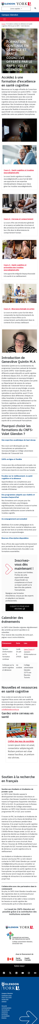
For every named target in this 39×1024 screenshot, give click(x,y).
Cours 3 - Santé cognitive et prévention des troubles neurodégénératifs (15, 267)
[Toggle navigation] (4, 19)
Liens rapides (15, 9)
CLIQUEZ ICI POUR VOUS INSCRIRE (19, 607)
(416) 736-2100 (7, 997)
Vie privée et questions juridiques (5, 1012)
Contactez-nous (7, 995)
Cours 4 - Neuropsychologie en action (19, 309)
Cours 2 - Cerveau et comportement (18, 219)
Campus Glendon (10, 14)
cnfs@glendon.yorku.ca (10, 709)
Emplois (4, 1018)
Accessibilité (6, 1016)
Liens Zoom (29, 649)
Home (3, 24)
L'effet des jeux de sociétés (21, 741)
